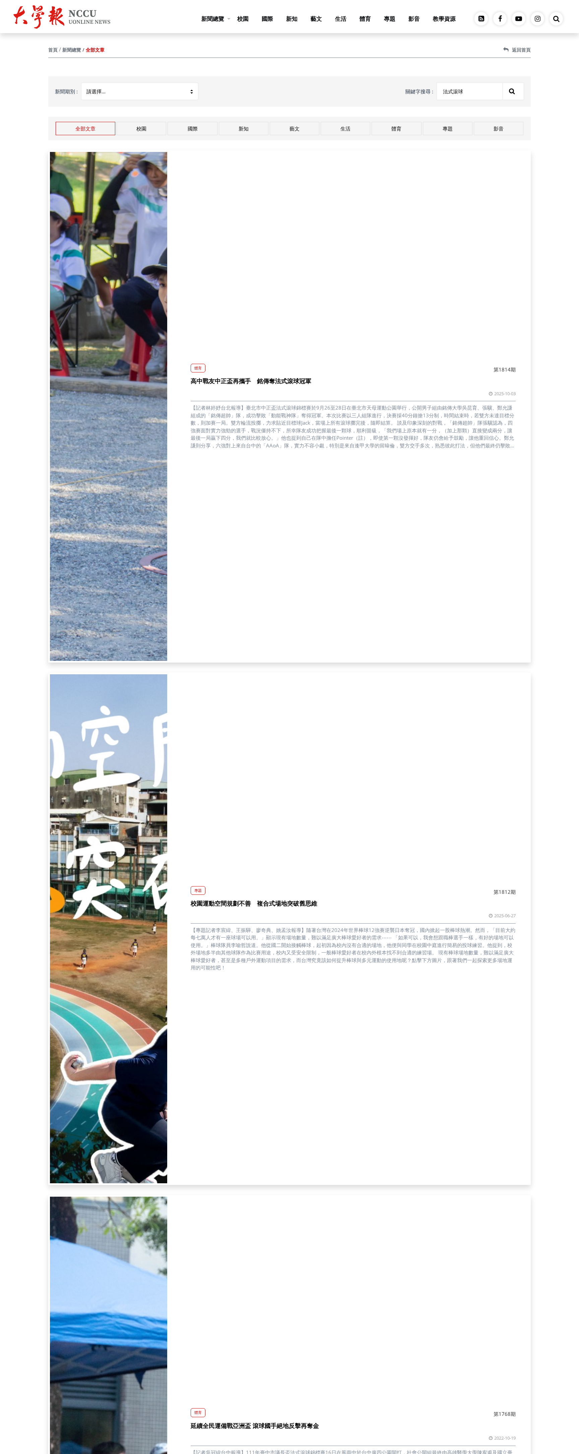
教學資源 (444, 18)
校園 (243, 18)
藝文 (316, 18)
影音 (414, 18)
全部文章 (85, 128)
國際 (267, 18)
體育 (365, 18)
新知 (292, 18)
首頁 (53, 50)
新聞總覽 (212, 18)
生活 (340, 18)
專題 (389, 18)
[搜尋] (513, 91)
